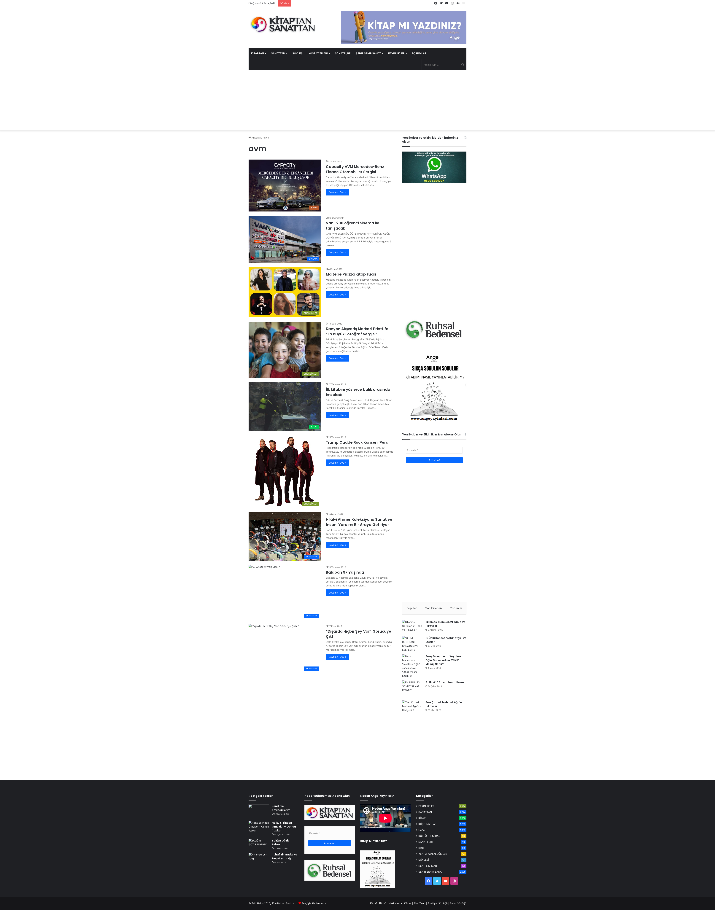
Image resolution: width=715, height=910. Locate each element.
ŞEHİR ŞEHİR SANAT (368, 53)
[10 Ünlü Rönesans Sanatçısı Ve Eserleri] (412, 644)
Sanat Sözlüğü (458, 903)
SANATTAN (278, 53)
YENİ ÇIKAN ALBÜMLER (432, 853)
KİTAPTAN (257, 53)
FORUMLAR (419, 53)
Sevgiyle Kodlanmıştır (314, 903)
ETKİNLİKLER (396, 53)
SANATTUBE (343, 53)
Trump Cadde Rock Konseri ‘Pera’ (358, 442)
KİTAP (422, 818)
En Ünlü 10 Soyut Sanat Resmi (445, 682)
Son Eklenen (433, 608)
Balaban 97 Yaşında (345, 572)
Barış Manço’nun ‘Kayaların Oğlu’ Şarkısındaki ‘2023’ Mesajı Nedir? (444, 660)
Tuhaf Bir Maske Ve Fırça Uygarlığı (285, 856)
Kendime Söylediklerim (281, 808)
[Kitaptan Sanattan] (283, 24)
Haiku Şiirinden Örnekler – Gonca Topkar (284, 826)
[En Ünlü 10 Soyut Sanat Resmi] (412, 689)
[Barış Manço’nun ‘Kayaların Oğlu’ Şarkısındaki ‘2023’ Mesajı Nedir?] (412, 666)
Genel (421, 829)
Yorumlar (456, 608)
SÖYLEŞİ (297, 53)
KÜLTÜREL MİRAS (429, 835)
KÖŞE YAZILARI (318, 53)
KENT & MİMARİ (428, 865)
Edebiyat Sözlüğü (438, 903)
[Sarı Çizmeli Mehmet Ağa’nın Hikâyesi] (412, 707)
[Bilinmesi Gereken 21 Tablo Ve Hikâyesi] (412, 627)
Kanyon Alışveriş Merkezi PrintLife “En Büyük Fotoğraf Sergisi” (357, 331)
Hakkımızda (395, 903)
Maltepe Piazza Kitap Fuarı (351, 274)
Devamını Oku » (338, 192)
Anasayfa (256, 137)
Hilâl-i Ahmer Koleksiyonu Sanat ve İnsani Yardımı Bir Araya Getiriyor (359, 522)
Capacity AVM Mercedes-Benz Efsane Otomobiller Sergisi (355, 169)
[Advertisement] (357, 100)
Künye (407, 903)
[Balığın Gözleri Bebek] (259, 844)
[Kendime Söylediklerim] (259, 811)
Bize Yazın (419, 903)
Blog (421, 847)
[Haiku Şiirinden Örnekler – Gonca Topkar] (259, 827)
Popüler (411, 608)
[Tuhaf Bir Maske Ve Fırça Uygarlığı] (259, 860)
